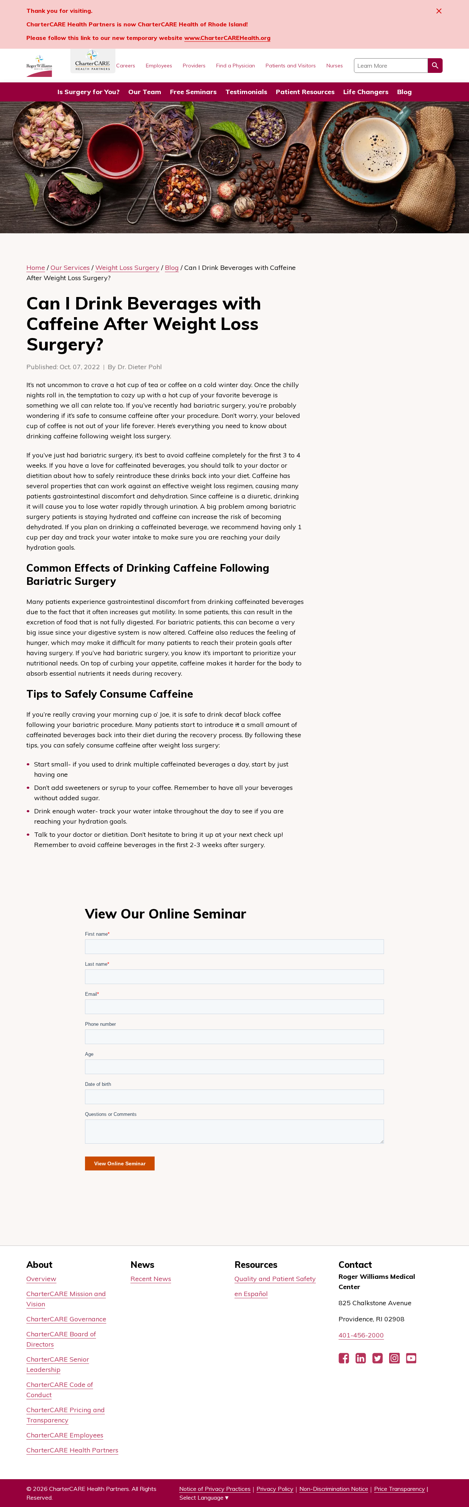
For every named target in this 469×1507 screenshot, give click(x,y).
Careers (125, 65)
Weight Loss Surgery (127, 267)
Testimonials (246, 92)
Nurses (334, 65)
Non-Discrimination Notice (333, 1488)
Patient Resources (305, 92)
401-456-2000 (361, 1335)
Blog (404, 92)
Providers (194, 65)
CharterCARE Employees (64, 1435)
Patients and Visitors (291, 65)
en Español (251, 1293)
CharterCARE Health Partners (72, 1450)
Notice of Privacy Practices (215, 1488)
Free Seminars (193, 92)
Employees (159, 65)
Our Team (144, 92)
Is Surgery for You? (88, 92)
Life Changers (365, 92)
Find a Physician (235, 65)
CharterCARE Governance (66, 1319)
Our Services (70, 267)
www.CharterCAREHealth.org (227, 37)
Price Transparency (399, 1488)
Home (35, 267)
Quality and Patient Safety (275, 1278)
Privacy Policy (274, 1488)
